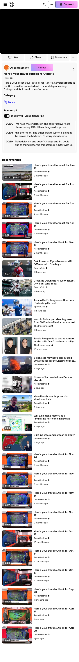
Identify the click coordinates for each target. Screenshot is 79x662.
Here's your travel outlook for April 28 (54, 629)
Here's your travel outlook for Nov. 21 (54, 475)
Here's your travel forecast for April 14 (54, 225)
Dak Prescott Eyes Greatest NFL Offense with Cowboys (53, 263)
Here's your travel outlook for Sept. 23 (54, 591)
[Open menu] (5, 4)
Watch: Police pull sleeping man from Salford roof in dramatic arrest (54, 321)
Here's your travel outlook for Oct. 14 (54, 552)
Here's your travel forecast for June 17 (54, 167)
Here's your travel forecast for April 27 (54, 186)
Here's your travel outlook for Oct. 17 (54, 533)
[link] (16, 68)
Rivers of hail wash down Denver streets (53, 379)
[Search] (44, 4)
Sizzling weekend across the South (54, 435)
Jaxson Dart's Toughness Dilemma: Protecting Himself (54, 302)
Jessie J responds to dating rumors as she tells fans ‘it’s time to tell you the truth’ (55, 340)
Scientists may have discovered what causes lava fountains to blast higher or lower (54, 359)
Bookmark (61, 57)
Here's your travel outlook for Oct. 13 (54, 572)
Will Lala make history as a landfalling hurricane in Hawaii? (52, 417)
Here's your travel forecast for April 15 (54, 205)
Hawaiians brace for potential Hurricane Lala (51, 398)
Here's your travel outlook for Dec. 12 (54, 244)
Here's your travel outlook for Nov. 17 (54, 494)
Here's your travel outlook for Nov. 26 (54, 456)
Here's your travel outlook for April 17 (54, 610)
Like (15, 57)
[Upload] (51, 4)
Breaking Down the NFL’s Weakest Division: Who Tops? (54, 282)
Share (38, 57)
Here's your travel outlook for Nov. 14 (54, 514)
